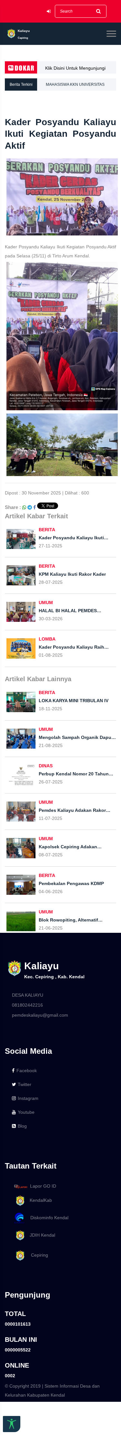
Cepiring (37, 1255)
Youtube (26, 1112)
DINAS (46, 765)
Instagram (28, 1098)
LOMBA (47, 639)
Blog (22, 1126)
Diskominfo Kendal (47, 1217)
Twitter (24, 1084)
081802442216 (27, 1005)
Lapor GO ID (43, 1186)
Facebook (26, 1070)
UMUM (46, 602)
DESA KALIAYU (27, 995)
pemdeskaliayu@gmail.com (40, 1015)
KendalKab (39, 1200)
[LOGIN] (49, 11)
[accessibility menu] (11, 1424)
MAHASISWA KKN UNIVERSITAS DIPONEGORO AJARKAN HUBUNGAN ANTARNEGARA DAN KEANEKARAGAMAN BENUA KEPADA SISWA (80, 86)
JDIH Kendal (40, 1235)
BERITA (47, 529)
